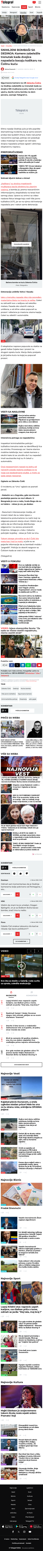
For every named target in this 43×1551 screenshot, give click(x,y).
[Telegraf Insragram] (24, 1532)
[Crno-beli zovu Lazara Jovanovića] (9, 1355)
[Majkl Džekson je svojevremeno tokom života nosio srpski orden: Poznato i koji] (21, 1396)
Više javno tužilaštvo (8, 694)
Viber (38, 673)
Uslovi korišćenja (31, 681)
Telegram (4, 675)
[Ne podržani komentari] (27, 873)
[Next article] (41, 775)
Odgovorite (7, 894)
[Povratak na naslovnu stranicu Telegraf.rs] (7, 2)
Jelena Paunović (10, 69)
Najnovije (10, 1073)
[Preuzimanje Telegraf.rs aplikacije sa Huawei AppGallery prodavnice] (35, 1526)
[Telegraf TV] (30, 1532)
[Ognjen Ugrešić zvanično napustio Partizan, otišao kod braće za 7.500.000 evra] (9, 1370)
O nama (6, 1539)
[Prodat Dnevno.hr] (21, 1194)
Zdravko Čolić (6, 688)
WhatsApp (30, 673)
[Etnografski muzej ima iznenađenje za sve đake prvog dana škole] (9, 1430)
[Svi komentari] (14, 873)
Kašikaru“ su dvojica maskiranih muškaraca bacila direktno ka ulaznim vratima (19, 187)
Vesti (2, 46)
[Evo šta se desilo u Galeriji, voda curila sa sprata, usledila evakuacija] (21, 965)
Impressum (22, 1539)
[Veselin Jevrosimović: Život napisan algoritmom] (9, 1223)
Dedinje (16, 688)
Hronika (9, 46)
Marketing (14, 1539)
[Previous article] (1, 775)
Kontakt (28, 1543)
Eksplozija (23, 699)
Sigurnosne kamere (25, 694)
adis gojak (32, 699)
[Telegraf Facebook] (13, 1532)
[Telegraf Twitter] (19, 1532)
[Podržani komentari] (20, 873)
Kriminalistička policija (9, 699)
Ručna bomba (26, 688)
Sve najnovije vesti (21, 1064)
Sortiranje (5, 873)
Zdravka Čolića (34, 83)
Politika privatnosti (18, 1543)
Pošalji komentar (22, 710)
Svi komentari (22, 941)
